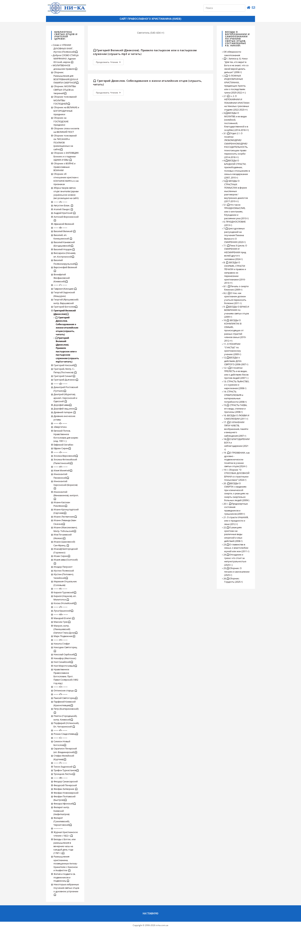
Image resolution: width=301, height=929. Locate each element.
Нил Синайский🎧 (63, 661)
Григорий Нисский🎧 (65, 365)
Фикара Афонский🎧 (65, 803)
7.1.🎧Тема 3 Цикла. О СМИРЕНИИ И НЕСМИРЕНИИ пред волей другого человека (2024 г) (235, 252)
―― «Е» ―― (60, 423)
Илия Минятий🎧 (63, 470)
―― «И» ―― (61, 466)
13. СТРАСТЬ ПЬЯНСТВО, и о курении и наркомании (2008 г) (236, 385)
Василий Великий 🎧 (65, 231)
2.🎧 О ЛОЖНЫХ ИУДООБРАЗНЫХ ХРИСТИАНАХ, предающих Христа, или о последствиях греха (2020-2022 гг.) (234, 84)
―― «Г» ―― (60, 284)
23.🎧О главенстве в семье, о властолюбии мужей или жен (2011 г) (236, 548)
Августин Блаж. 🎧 (63, 205)
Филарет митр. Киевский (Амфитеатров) (61, 811)
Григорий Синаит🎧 (64, 376)
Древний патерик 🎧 (65, 412)
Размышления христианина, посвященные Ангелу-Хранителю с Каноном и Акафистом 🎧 (65, 863)
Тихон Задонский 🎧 (65, 766)
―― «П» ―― (60, 694)
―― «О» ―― (61, 686)
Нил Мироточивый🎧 (65, 665)
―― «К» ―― (60, 588)
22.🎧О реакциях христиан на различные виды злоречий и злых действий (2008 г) (232, 534)
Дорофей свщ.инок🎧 (65, 408)
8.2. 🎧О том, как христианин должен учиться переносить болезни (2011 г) (234, 298)
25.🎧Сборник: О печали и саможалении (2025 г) (236, 572)
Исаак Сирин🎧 (62, 556)
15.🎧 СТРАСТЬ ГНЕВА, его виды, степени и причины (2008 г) (235, 408)
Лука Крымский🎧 (64, 610)
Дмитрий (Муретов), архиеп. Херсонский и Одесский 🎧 (65, 398)
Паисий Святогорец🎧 (66, 698)
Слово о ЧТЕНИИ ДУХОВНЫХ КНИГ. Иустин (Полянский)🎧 (65, 48)
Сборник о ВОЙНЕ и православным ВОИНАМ (64, 167)
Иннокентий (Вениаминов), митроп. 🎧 (66, 495)
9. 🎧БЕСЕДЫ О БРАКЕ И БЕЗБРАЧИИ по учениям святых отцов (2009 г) (236, 311)
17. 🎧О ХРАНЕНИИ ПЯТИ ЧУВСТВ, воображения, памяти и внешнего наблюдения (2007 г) (235, 429)
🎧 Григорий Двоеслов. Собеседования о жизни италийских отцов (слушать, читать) (66, 326)
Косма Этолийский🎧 (65, 603)
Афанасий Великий (64, 223)
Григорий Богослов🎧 (66, 306)
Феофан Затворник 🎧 (66, 788)
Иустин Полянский (64, 570)
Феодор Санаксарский (66, 781)
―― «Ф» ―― (61, 777)
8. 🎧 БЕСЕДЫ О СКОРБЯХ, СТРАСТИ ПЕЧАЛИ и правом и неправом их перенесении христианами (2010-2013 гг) (234, 272)
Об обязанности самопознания (232, 53)
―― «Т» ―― (60, 762)
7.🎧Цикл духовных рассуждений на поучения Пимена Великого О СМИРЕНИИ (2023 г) (234, 235)
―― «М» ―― (61, 614)
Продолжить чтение (107, 62)
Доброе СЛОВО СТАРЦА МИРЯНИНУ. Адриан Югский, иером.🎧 (66, 59)
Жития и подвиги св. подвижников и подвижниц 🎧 (64, 877)
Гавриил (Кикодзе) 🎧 (65, 288)
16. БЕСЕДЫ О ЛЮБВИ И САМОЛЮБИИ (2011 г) (236, 417)
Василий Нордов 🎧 (64, 249)
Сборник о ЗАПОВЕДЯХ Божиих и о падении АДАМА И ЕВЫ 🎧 (66, 156)
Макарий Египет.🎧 (64, 618)
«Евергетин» (60, 426)
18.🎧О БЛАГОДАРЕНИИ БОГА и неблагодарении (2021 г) (236, 444)
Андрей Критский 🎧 (65, 212)
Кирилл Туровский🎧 (65, 592)
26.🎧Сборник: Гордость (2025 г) (233, 580)
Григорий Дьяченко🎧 (66, 379)
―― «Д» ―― (60, 383)
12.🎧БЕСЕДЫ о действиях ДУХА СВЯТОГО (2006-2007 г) (235, 361)
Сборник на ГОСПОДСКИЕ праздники (60, 121)
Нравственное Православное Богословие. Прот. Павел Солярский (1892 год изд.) (65, 676)
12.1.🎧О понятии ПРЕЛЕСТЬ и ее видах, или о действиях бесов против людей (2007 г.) (235, 373)
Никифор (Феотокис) (65, 658)
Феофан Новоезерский (66, 792)
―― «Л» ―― (60, 606)
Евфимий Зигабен (63, 444)
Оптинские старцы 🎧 (65, 690)
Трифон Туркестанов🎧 (66, 770)
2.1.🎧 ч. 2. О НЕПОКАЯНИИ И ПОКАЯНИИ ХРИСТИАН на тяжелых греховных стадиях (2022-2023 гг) (236, 102)
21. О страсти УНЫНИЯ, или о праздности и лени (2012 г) (235, 521)
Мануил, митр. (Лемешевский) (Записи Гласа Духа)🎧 (65, 629)
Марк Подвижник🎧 (64, 636)
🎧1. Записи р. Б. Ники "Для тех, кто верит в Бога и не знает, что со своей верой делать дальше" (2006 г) (236, 65)
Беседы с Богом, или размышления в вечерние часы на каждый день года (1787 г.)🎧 (64, 846)
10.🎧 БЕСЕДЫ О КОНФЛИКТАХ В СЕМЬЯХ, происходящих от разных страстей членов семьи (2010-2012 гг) (234, 330)
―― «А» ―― (60, 201)
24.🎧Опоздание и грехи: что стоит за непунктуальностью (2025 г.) (234, 559)
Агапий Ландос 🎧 (63, 209)
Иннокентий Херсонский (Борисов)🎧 (65, 485)
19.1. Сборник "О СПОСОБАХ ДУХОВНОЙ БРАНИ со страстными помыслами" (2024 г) (236, 475)
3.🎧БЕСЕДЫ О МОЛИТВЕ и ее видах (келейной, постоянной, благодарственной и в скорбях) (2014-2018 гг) (236, 121)
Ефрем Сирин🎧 (62, 448)
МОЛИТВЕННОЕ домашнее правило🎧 (65, 67)
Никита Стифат (62, 643)
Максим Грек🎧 (62, 621)
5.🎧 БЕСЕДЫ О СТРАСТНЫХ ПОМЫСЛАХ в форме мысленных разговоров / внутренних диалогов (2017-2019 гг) (235, 191)
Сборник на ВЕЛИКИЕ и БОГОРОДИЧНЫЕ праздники (66, 111)
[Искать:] (224, 7)
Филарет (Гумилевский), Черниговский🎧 (62, 821)
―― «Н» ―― (61, 639)
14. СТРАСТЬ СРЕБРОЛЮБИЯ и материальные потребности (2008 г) (235, 396)
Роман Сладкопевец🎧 (66, 733)
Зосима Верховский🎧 (66, 455)
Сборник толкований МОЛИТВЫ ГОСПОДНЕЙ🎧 (65, 100)
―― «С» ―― (60, 737)
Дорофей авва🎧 (63, 404)
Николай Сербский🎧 (65, 654)
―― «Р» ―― (60, 730)
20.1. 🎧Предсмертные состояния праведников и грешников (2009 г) (235, 509)
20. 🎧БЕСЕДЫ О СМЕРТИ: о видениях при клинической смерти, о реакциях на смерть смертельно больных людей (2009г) (236, 492)
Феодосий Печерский (65, 785)
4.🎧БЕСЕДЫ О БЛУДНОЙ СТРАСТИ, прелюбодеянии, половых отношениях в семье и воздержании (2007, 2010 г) (236, 169)
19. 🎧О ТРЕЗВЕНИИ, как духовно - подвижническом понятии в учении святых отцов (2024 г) (236, 459)
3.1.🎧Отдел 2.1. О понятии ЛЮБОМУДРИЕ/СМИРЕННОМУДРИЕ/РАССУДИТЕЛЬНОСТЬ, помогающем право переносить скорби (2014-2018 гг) (235, 145)
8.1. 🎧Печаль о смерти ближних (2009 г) (236, 288)
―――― (58, 828)
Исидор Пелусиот (63, 566)
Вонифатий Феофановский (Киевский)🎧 (61, 278)
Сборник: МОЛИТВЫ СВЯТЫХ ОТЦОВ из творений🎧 (64, 90)
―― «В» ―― (60, 227)
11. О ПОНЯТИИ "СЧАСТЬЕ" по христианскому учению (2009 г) (232, 349)
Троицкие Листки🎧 (64, 774)
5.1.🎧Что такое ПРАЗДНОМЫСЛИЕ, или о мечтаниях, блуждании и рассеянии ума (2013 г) (236, 211)
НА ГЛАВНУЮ (150, 913)
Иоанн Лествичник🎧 (65, 516)
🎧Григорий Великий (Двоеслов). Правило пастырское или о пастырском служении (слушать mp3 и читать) (67, 349)
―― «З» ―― (60, 452)
